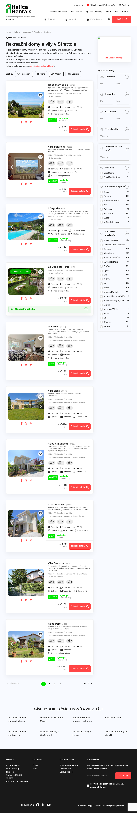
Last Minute (76, 12)
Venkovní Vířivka (111, 309)
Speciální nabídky (94, 12)
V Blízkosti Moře (111, 201)
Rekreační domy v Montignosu (17, 734)
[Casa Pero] (26, 644)
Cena (42, 74)
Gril (105, 275)
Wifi (105, 205)
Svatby (107, 218)
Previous (11, 105)
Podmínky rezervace (69, 766)
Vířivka (107, 305)
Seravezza (78, 270)
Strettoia (77, 93)
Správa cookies (67, 772)
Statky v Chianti (113, 718)
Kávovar (107, 322)
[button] (78, 5)
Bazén (106, 192)
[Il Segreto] (26, 226)
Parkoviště (108, 214)
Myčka (106, 271)
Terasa (107, 327)
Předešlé (14, 684)
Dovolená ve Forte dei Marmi (51, 720)
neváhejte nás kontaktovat (42, 66)
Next (40, 105)
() (102, 5)
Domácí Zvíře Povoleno (114, 245)
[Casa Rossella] (26, 523)
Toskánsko (58, 93)
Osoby (57, 74)
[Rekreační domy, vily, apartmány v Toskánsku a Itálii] (19, 8)
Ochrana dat (65, 769)
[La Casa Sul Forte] (26, 281)
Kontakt (125, 12)
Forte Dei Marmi (80, 574)
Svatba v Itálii (112, 12)
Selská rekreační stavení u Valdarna (82, 720)
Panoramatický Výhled (114, 301)
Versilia (69, 93)
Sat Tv (107, 279)
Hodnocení (25, 74)
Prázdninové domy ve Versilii (116, 734)
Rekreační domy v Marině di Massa (17, 720)
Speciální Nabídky (112, 177)
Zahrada (107, 197)
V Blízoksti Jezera (112, 222)
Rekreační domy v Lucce (82, 734)
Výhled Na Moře (111, 262)
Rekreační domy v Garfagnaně (49, 734)
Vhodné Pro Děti (111, 292)
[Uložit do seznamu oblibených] (40, 95)
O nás (35, 766)
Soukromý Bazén (111, 241)
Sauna (106, 314)
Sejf (105, 318)
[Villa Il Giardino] (26, 166)
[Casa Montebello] (26, 105)
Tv (105, 284)
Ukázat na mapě (115, 58)
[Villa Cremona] (26, 582)
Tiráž (35, 769)
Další (87, 684)
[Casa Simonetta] (26, 463)
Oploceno (108, 209)
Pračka (107, 266)
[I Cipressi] (26, 347)
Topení (107, 288)
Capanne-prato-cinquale (60, 340)
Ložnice (75, 74)
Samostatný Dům (112, 258)
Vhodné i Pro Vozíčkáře (114, 297)
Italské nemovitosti (58, 12)
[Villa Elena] (26, 406)
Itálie (50, 93)
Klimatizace (109, 254)
